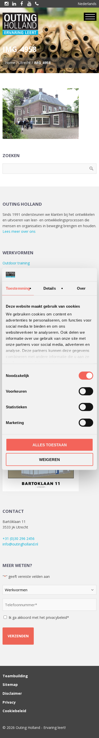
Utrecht (25, 62)
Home (10, 62)
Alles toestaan (49, 444)
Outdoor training (16, 263)
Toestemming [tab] (18, 288)
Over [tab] (81, 288)
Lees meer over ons (19, 231)
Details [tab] (49, 288)
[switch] (86, 391)
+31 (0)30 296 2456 (19, 538)
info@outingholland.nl (20, 544)
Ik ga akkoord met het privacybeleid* (39, 617)
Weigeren (49, 459)
